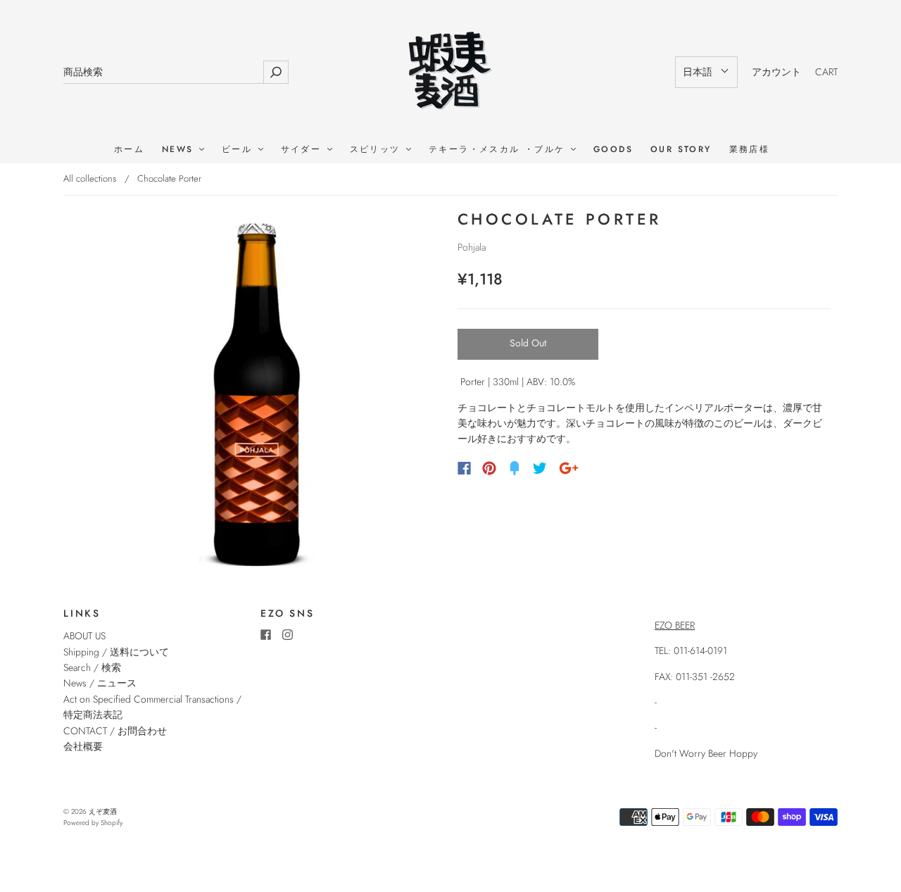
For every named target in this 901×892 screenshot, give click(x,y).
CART (826, 72)
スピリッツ (377, 149)
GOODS (613, 149)
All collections (89, 178)
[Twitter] (540, 468)
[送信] (276, 72)
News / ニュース (100, 683)
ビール (239, 149)
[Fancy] (514, 468)
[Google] (569, 468)
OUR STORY (681, 149)
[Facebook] (464, 468)
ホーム (129, 149)
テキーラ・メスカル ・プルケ (499, 149)
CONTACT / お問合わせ (115, 731)
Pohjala (472, 247)
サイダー (303, 149)
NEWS (180, 149)
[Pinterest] (489, 468)
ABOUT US (84, 636)
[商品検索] (163, 72)
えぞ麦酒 (103, 811)
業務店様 (749, 149)
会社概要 (83, 746)
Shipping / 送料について (121, 652)
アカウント (776, 72)
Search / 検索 (92, 667)
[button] (706, 71)
